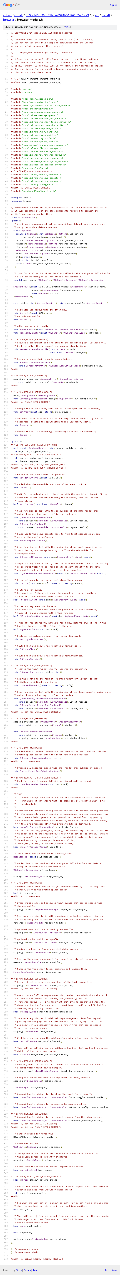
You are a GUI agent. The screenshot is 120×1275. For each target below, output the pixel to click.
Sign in (113, 4)
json (114, 1270)
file (67, 27)
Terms (36, 1270)
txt (107, 1270)
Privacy (27, 1270)
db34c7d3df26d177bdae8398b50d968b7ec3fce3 (57, 15)
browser (8, 19)
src (97, 15)
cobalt (7, 15)
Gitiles (19, 1270)
